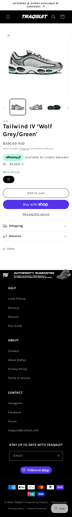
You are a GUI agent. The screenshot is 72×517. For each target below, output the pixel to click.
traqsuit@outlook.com (23, 430)
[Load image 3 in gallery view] (54, 107)
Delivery (13, 308)
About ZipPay (17, 360)
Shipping (24, 148)
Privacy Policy (17, 369)
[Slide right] (67, 108)
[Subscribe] (58, 455)
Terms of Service (19, 378)
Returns (13, 317)
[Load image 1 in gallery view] (18, 107)
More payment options (36, 214)
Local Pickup (16, 298)
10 (8, 179)
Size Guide (15, 326)
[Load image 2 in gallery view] (36, 107)
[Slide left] (4, 108)
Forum (12, 421)
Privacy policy (16, 508)
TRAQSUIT (19, 502)
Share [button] (11, 248)
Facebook (14, 412)
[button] (8, 16)
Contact (13, 351)
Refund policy (59, 502)
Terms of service (36, 508)
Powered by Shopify (36, 502)
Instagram (15, 403)
